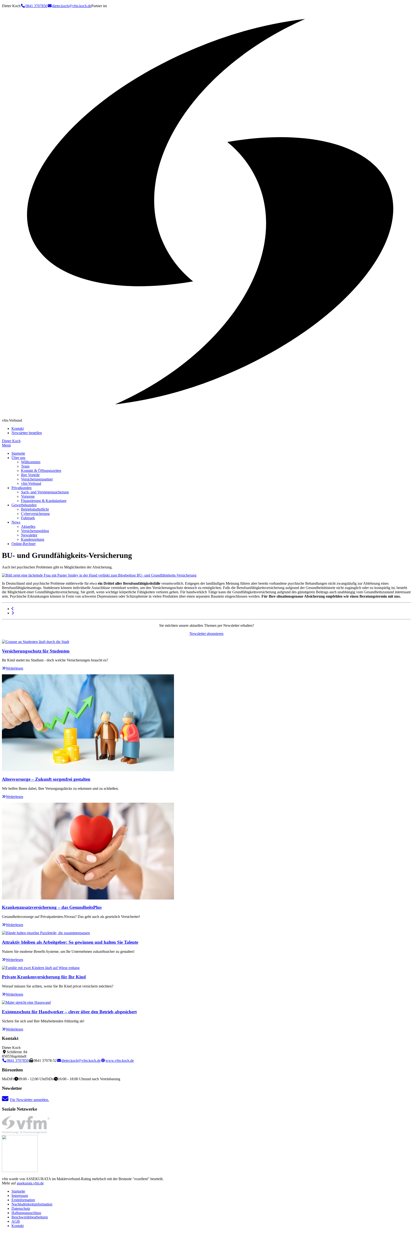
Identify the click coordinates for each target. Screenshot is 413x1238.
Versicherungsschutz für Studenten (36, 651)
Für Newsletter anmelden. (29, 1100)
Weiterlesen (14, 668)
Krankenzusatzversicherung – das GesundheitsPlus (52, 907)
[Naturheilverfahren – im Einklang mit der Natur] (12, 613)
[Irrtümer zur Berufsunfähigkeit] (12, 609)
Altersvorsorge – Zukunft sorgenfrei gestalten (46, 779)
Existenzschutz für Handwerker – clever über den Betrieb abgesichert (69, 1011)
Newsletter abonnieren (206, 634)
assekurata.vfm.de (30, 1183)
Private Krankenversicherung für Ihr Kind (44, 976)
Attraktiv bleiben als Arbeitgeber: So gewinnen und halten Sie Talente (70, 942)
